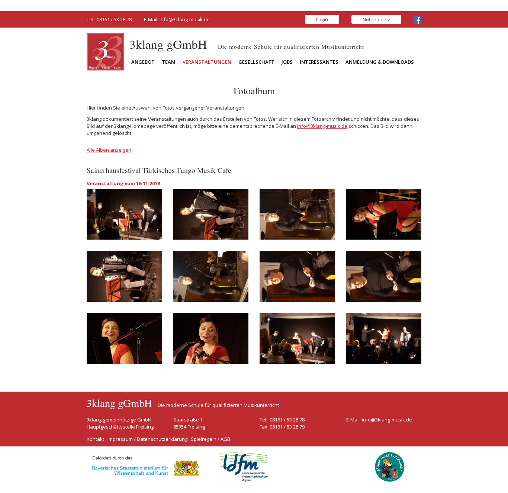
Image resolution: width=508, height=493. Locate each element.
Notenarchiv (376, 19)
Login (322, 19)
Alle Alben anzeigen (109, 149)
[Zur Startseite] (105, 51)
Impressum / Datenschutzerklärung (147, 439)
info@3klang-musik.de (185, 19)
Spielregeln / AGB (210, 439)
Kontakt (95, 439)
